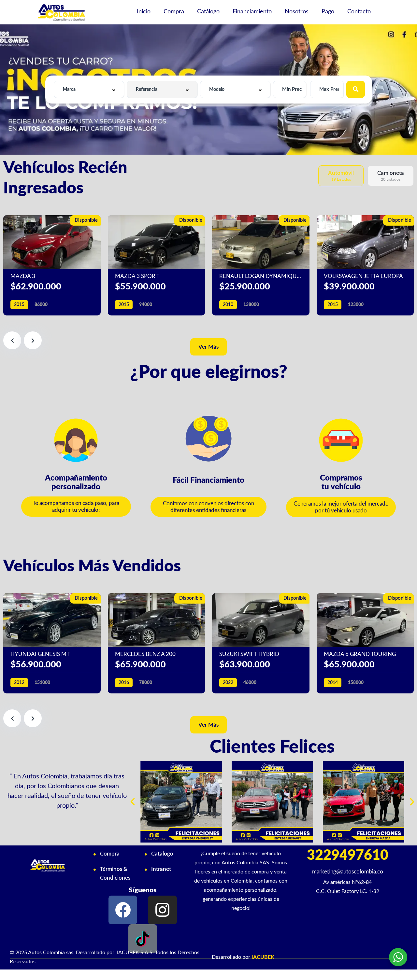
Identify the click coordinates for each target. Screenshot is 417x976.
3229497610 (347, 855)
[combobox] (89, 89)
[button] (76, 506)
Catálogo (208, 12)
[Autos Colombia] (61, 12)
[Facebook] (122, 910)
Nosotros (297, 12)
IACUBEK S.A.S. (135, 952)
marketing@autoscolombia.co (347, 871)
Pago (328, 12)
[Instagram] (162, 910)
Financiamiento (252, 12)
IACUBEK (263, 957)
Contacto (359, 12)
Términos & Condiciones (115, 873)
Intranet (161, 869)
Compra (174, 12)
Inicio (144, 12)
